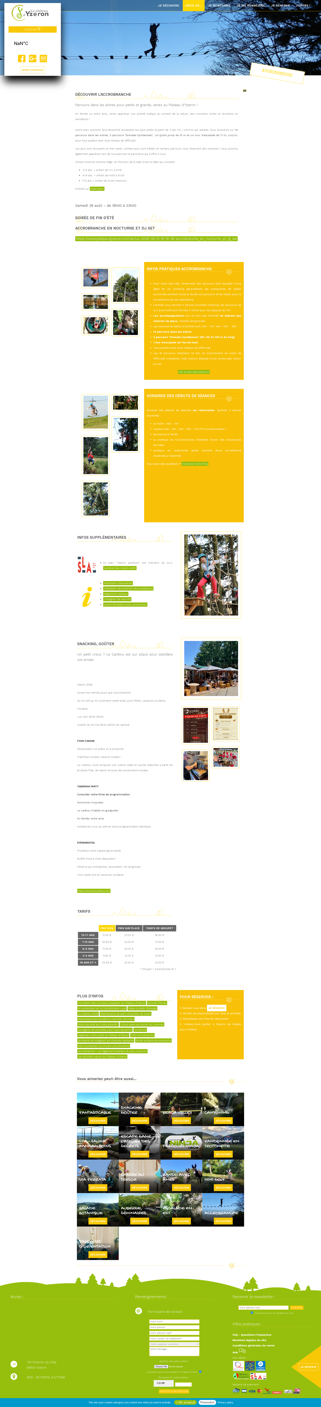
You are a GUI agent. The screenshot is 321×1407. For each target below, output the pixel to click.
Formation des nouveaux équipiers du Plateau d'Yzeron (112, 1003)
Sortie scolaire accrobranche (153, 1040)
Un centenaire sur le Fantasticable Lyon (102, 1008)
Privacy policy (225, 1402)
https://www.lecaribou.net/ (94, 890)
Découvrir (97, 1120)
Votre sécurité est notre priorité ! (98, 1024)
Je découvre (168, 5)
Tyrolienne (140, 1029)
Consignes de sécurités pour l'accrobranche (105, 1029)
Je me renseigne (251, 5)
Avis (236, 1352)
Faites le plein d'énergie (142, 1008)
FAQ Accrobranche (142, 1035)
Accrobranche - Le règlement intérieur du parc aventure (112, 1051)
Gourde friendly (157, 1003)
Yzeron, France (33, 43)
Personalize (207, 1402)
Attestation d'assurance (118, 583)
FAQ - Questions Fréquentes (252, 1334)
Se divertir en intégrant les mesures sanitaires (106, 1040)
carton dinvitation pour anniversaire (125, 604)
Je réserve (280, 5)
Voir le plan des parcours (193, 371)
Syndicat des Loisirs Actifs (120, 568)
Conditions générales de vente (254, 1345)
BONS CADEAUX (32, 69)
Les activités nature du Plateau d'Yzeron (102, 1056)
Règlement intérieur (116, 593)
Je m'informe (219, 5)
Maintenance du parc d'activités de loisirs (125, 1013)
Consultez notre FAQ (195, 463)
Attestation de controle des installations (128, 588)
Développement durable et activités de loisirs (106, 1019)
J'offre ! (303, 5)
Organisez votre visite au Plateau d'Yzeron (103, 1035)
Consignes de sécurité (117, 599)
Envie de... (193, 5)
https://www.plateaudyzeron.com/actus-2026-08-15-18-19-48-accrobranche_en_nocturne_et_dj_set (156, 239)
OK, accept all (186, 1402)
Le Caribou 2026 (88, 1013)
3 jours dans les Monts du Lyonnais (142, 1024)
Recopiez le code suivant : (174, 1377)
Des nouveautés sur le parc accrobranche (104, 1045)
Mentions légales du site (249, 1340)
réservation (97, 188)
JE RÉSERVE (217, 1008)
